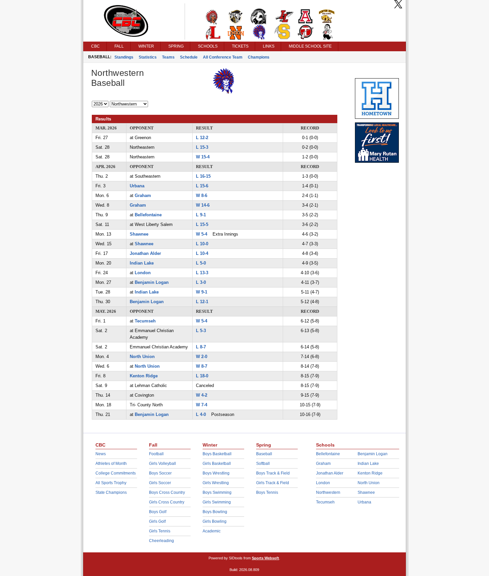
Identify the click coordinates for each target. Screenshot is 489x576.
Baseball (264, 454)
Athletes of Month (111, 463)
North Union (142, 356)
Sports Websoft (265, 558)
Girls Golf (157, 521)
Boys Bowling (215, 511)
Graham (143, 195)
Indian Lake (142, 263)
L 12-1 (202, 301)
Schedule (189, 57)
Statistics (148, 57)
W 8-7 (201, 366)
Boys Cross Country (167, 492)
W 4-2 (201, 395)
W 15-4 (203, 156)
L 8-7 (201, 346)
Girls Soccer (160, 482)
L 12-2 (202, 137)
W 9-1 (201, 291)
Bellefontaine (148, 214)
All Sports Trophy (110, 482)
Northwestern (328, 492)
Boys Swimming (217, 492)
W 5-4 (201, 234)
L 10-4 (202, 253)
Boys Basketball (217, 454)
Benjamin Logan (152, 282)
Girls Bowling (215, 521)
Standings (123, 57)
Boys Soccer (160, 473)
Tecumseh (145, 320)
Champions (258, 57)
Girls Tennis (159, 531)
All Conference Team (223, 57)
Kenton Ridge (144, 375)
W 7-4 (201, 404)
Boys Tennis (267, 492)
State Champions (111, 492)
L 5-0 (201, 263)
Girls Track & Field (272, 482)
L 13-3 (202, 272)
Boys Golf (157, 511)
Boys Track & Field (273, 473)
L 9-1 (201, 214)
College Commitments (115, 473)
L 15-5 (202, 224)
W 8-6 (201, 195)
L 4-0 (201, 414)
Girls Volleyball (162, 463)
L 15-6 (202, 185)
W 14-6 (203, 205)
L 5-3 (201, 330)
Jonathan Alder (145, 253)
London (143, 272)
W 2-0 (201, 356)
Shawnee (139, 234)
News (100, 454)
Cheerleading (161, 540)
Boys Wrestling (216, 473)
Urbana (137, 185)
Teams (168, 57)
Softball (263, 463)
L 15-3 (202, 147)
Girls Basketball (217, 463)
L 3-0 (201, 282)
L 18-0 (202, 375)
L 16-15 (203, 176)
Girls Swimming (217, 502)
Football (156, 454)
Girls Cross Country (166, 502)
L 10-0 (202, 243)
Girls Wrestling (216, 482)
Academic (212, 531)
